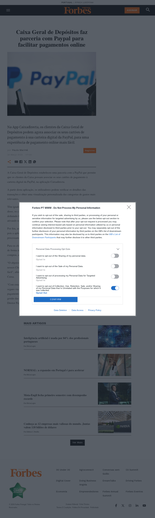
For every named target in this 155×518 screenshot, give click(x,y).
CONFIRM (55, 299)
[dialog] (77, 259)
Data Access (77, 310)
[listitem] (77, 249)
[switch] (115, 256)
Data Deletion (60, 310)
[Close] (130, 208)
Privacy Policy (94, 310)
